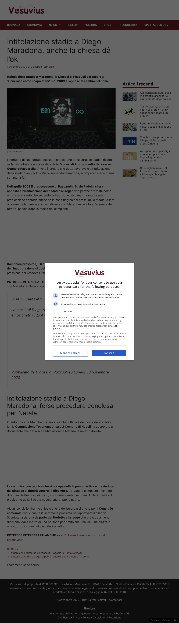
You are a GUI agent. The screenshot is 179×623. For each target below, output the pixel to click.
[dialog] (89, 311)
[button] (89, 311)
